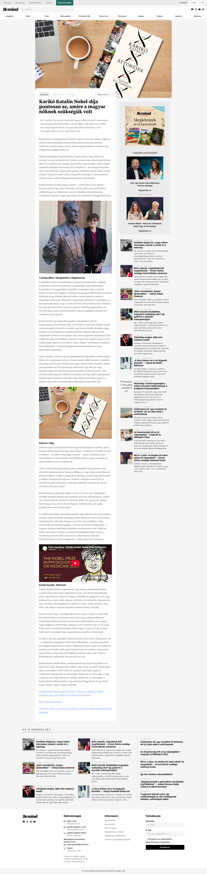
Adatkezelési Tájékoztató (115, 836)
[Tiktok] (203, 9)
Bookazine (20, 3)
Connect (7, 3)
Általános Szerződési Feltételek (117, 839)
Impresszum (110, 824)
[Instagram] (196, 9)
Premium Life (84, 16)
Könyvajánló (66, 16)
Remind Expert (35, 3)
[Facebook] (192, 9)
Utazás (141, 16)
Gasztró (178, 16)
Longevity (9, 16)
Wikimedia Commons (53, 702)
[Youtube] (199, 9)
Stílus (28, 16)
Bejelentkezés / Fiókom (114, 832)
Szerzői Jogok (111, 828)
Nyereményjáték (64, 3)
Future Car (103, 16)
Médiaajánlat (110, 820)
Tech (47, 16)
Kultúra (160, 16)
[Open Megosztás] (108, 94)
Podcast (49, 3)
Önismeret (122, 16)
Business (197, 16)
